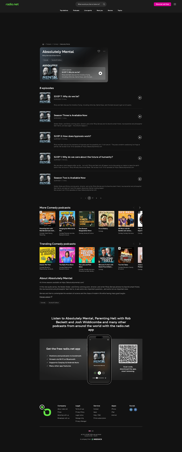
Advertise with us (63, 415)
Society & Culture (57, 60)
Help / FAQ (97, 415)
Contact (96, 409)
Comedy (45, 60)
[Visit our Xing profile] (135, 410)
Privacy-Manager (81, 421)
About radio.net (63, 409)
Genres (110, 10)
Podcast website (45, 297)
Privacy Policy (80, 412)
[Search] (104, 4)
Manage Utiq (80, 418)
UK (92, 431)
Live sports (88, 10)
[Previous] (133, 206)
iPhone (114, 409)
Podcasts (76, 10)
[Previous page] (85, 198)
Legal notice (79, 415)
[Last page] (100, 198)
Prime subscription (100, 418)
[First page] (81, 198)
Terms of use (80, 409)
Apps (95, 412)
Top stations (64, 10)
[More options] (104, 51)
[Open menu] (175, 4)
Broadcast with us (63, 418)
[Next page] (96, 198)
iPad (113, 412)
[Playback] (100, 73)
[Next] (139, 206)
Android (114, 415)
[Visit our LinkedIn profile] (131, 410)
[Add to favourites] (98, 51)
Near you (100, 10)
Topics (120, 10)
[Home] (43, 44)
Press (59, 412)
